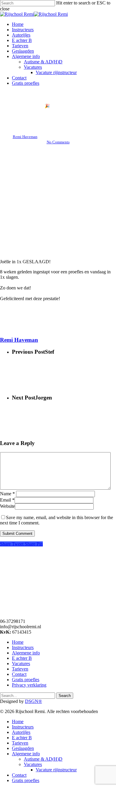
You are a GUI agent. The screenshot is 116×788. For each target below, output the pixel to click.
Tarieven (20, 668)
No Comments (58, 142)
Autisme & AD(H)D (43, 759)
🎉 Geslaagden (58, 106)
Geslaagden (23, 748)
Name (7, 493)
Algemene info (26, 652)
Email (7, 499)
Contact (19, 674)
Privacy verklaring (29, 684)
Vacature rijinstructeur (56, 769)
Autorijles (21, 732)
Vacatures (21, 663)
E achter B (22, 658)
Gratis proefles (25, 679)
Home (17, 642)
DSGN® (33, 701)
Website (7, 506)
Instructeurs (23, 647)
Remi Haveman (25, 136)
